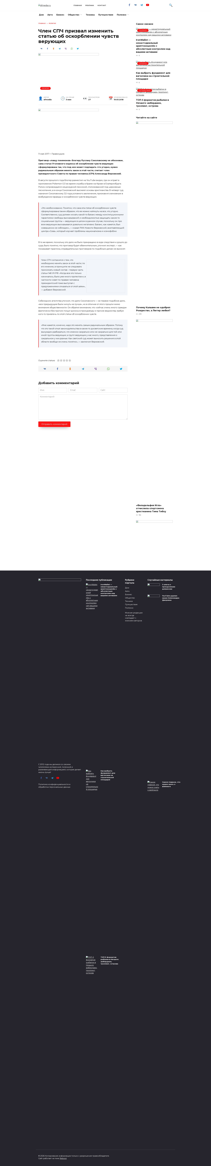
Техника (90, 15)
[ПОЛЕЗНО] (154, 35)
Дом (41, 15)
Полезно (121, 15)
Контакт (102, 5)
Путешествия (105, 15)
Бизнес (60, 15)
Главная (78, 5)
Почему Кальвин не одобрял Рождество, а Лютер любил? (153, 309)
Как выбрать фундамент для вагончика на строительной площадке (153, 76)
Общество (73, 15)
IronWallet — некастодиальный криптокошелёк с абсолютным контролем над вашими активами (153, 46)
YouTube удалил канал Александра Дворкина (170, 598)
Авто (50, 15)
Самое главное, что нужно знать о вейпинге (171, 784)
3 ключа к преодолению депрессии (168, 587)
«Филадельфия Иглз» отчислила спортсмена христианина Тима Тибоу (151, 508)
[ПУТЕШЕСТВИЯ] (154, 95)
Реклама (89, 5)
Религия (45, 88)
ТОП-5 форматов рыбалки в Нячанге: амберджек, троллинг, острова (152, 103)
